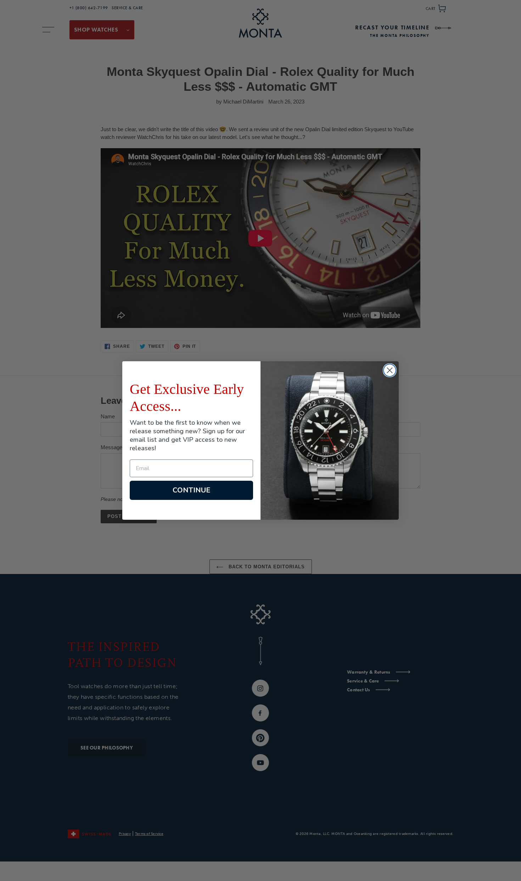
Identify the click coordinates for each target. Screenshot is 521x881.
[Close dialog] (389, 370)
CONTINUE (191, 490)
